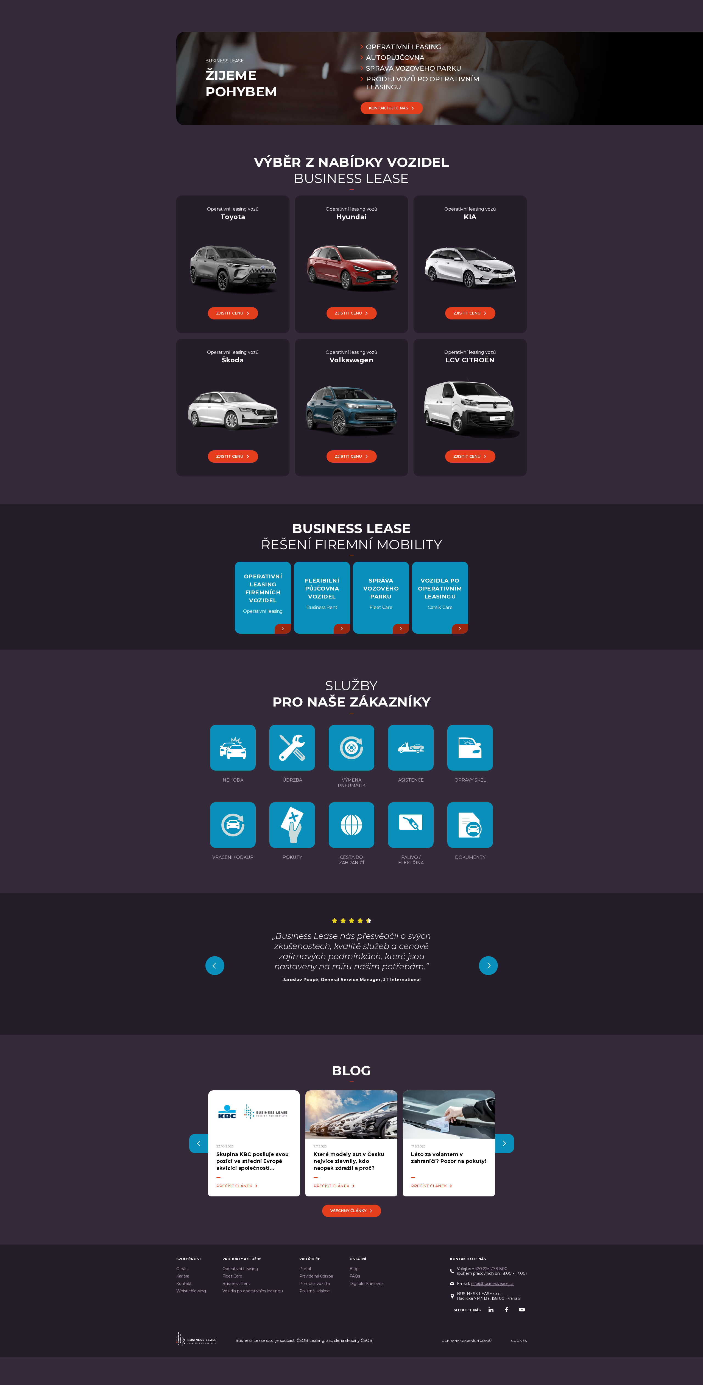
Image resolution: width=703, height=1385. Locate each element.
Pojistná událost (314, 1291)
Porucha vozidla (314, 1283)
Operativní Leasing (240, 1269)
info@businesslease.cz (492, 1283)
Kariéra (182, 1276)
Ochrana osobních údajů (467, 1341)
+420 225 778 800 (489, 1268)
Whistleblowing (191, 1291)
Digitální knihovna (367, 1283)
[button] (214, 965)
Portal (305, 1269)
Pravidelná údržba (316, 1276)
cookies (519, 1341)
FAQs (355, 1276)
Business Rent (236, 1283)
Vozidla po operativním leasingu (252, 1291)
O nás (181, 1269)
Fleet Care (232, 1276)
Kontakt (184, 1283)
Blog (354, 1269)
